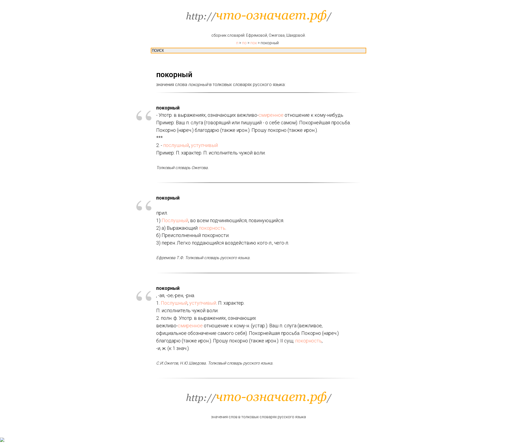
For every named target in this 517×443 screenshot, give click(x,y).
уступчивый (204, 145)
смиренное (271, 115)
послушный (176, 145)
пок (253, 43)
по (244, 43)
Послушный (175, 220)
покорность (212, 228)
